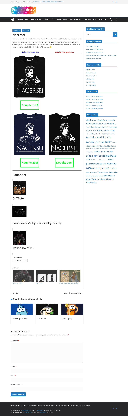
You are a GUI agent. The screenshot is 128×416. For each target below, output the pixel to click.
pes (94, 146)
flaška (110, 127)
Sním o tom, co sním (92, 46)
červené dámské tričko (107, 172)
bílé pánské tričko (107, 124)
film (106, 127)
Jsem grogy (68, 318)
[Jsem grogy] (72, 305)
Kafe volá (42, 318)
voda (99, 148)
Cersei (38, 39)
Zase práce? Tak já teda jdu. (95, 49)
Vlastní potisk (89, 19)
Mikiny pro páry (91, 76)
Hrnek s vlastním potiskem (94, 102)
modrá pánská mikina (108, 134)
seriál (79, 39)
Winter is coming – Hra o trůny (68, 283)
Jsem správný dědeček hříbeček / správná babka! (48, 2)
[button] (95, 19)
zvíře (88, 159)
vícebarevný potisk (106, 148)
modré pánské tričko (63, 39)
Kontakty (102, 19)
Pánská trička (36, 19)
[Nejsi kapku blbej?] (22, 305)
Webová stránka (16, 385)
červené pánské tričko (94, 176)
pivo (97, 146)
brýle (95, 120)
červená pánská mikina (91, 172)
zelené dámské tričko (103, 151)
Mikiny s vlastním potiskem (94, 99)
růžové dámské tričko (106, 146)
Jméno (13, 366)
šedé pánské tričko (101, 179)
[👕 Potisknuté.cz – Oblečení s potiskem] (13, 19)
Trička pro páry (91, 85)
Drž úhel (16, 293)
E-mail (13, 375)
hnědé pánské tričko (106, 130)
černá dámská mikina (102, 160)
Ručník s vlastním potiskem (94, 109)
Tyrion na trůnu (17, 283)
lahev (97, 133)
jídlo (91, 133)
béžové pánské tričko (104, 120)
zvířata (112, 155)
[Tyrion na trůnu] (23, 276)
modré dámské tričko (98, 137)
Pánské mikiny (62, 19)
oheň (91, 146)
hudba (87, 133)
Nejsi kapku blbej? (20, 318)
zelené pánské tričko (96, 155)
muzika (114, 142)
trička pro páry (94, 148)
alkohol (89, 120)
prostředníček (73, 39)
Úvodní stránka (22, 19)
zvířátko (93, 160)
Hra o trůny (54, 39)
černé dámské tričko (19, 39)
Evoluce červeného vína (93, 59)
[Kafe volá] (47, 305)
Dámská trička (49, 19)
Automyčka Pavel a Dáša (72, 293)
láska (100, 133)
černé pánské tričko (31, 39)
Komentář (15, 341)
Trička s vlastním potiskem (94, 96)
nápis (88, 146)
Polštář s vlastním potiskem (94, 105)
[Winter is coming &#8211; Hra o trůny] (70, 276)
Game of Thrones (45, 39)
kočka (94, 133)
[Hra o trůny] (46, 276)
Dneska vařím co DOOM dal (94, 52)
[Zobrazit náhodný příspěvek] (115, 19)
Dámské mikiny (75, 19)
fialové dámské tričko (97, 127)
